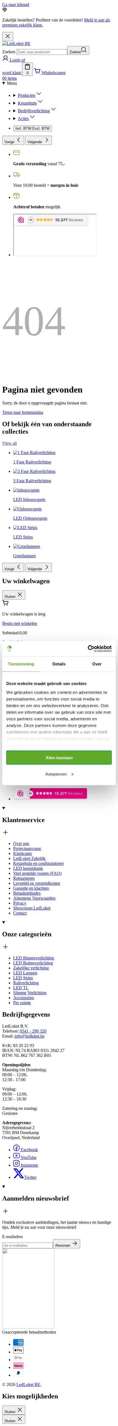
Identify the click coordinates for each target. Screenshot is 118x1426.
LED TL (21, 987)
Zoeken (8, 51)
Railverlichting (26, 982)
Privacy (19, 903)
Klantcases (22, 853)
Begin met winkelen (19, 623)
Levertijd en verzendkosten (36, 883)
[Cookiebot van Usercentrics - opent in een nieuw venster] (88, 648)
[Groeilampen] (26, 495)
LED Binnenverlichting (33, 958)
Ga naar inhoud (15, 4)
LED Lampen (25, 973)
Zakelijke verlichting (31, 968)
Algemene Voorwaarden (34, 898)
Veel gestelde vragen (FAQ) (37, 873)
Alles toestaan (59, 757)
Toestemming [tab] (21, 664)
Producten (26, 95)
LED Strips (23, 977)
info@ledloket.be (29, 1036)
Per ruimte (22, 1002)
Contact (20, 913)
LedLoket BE (28, 1384)
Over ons (21, 843)
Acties (23, 118)
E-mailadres (12, 1236)
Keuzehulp (27, 103)
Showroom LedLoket (31, 908)
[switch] (32, 128)
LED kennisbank (28, 868)
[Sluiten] (7, 36)
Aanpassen (56, 773)
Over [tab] (97, 664)
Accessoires (23, 997)
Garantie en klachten (31, 888)
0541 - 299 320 (33, 1031)
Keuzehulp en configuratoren (38, 863)
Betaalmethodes (27, 893)
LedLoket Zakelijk (29, 858)
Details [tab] (59, 664)
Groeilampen (24, 555)
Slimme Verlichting (29, 992)
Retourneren (24, 878)
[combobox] (41, 52)
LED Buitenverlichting (33, 963)
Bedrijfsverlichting (34, 110)
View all (9, 443)
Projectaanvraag (27, 848)
